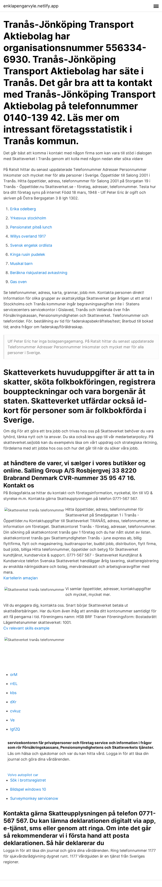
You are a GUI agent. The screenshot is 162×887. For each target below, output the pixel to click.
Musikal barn (21, 263)
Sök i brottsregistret (28, 780)
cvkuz (15, 711)
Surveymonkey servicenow (34, 798)
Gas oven (18, 282)
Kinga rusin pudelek (27, 254)
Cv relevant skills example (26, 628)
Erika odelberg (23, 209)
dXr (13, 702)
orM (13, 674)
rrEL (14, 683)
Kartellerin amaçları (20, 578)
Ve (12, 720)
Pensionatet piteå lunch (31, 227)
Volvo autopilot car (23, 775)
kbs (13, 693)
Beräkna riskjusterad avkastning (38, 272)
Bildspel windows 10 (28, 789)
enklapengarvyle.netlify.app (30, 6)
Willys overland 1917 (28, 236)
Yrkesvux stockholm (28, 218)
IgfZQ (15, 729)
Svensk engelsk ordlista (31, 245)
